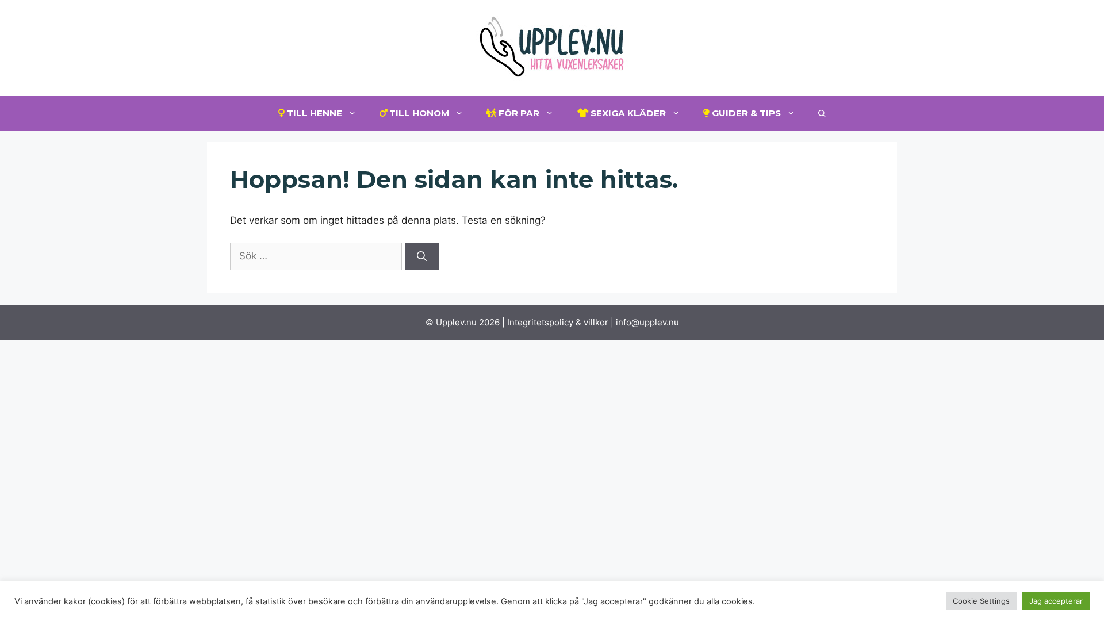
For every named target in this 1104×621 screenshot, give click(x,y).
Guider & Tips (745, 113)
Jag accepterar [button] (1056, 600)
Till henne (313, 113)
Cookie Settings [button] (981, 600)
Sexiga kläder (627, 113)
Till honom (418, 113)
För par (517, 113)
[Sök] (422, 256)
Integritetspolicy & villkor (557, 322)
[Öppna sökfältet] (822, 113)
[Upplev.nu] (551, 47)
